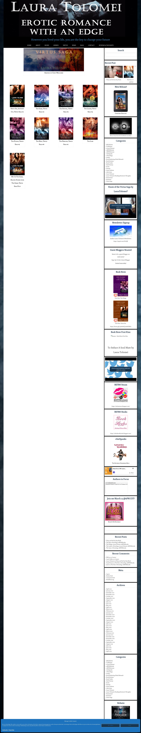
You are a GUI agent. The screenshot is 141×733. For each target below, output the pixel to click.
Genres (56, 45)
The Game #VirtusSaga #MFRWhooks (116, 548)
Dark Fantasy (109, 165)
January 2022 (109, 591)
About (38, 45)
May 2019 (108, 649)
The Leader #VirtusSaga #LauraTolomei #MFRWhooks (120, 546)
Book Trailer (109, 163)
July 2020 (108, 624)
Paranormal (109, 177)
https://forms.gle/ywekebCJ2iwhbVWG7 (120, 326)
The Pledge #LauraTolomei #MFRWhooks (117, 544)
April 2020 (109, 629)
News (74, 45)
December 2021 (110, 592)
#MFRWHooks (110, 150)
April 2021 (109, 607)
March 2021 (109, 609)
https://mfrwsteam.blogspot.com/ (121, 406)
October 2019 (109, 640)
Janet (107, 564)
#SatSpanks (109, 154)
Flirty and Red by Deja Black (113, 80)
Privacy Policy (11, 730)
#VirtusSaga (109, 155)
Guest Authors (110, 170)
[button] (135, 66)
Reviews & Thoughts (106, 45)
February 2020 (110, 633)
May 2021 (108, 605)
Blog (82, 45)
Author (108, 157)
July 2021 (108, 602)
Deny (129, 725)
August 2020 (109, 622)
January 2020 (109, 635)
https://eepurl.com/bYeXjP (121, 241)
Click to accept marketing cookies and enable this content (121, 206)
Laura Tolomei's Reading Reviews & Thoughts (118, 176)
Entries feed (109, 576)
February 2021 (110, 611)
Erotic (107, 166)
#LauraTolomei (110, 148)
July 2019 (108, 646)
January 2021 (109, 613)
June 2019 (108, 647)
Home (29, 45)
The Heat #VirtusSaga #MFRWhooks (116, 542)
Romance (108, 179)
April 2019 (109, 651)
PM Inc (108, 557)
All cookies (110, 725)
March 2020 (109, 631)
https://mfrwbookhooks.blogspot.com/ (120, 433)
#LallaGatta (109, 146)
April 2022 (109, 589)
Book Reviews (110, 161)
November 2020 (110, 616)
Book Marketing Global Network (114, 159)
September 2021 (110, 598)
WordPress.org (110, 579)
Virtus (65, 45)
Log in (108, 574)
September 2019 (110, 642)
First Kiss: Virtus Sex (120, 323)
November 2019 (110, 638)
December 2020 (110, 614)
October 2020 (109, 618)
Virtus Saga (109, 181)
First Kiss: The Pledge (121, 298)
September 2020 (110, 620)
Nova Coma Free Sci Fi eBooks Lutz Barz (120, 135)
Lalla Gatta (109, 172)
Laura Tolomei (110, 174)
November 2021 (110, 594)
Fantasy (108, 168)
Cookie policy (5, 730)
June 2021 (108, 603)
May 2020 (108, 627)
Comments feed (110, 578)
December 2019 (110, 636)
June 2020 (109, 625)
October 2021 (109, 596)
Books (47, 45)
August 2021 (109, 600)
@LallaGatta (109, 144)
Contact (91, 45)
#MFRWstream (110, 152)
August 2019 (109, 644)
